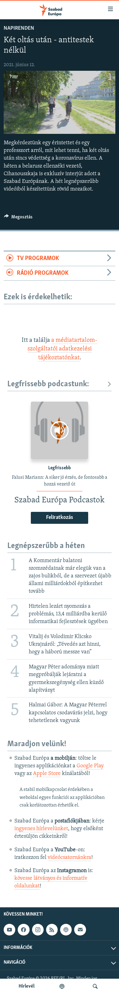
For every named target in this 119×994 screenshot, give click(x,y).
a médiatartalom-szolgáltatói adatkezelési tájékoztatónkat (62, 349)
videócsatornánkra (69, 857)
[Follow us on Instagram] (38, 930)
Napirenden (19, 28)
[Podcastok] (62, 986)
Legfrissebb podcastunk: (48, 384)
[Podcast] (66, 930)
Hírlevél (26, 986)
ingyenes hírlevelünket (41, 829)
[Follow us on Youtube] (9, 930)
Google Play (90, 766)
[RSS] (52, 930)
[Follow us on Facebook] (23, 930)
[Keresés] (95, 986)
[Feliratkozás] (80, 930)
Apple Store (47, 774)
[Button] (18, 218)
